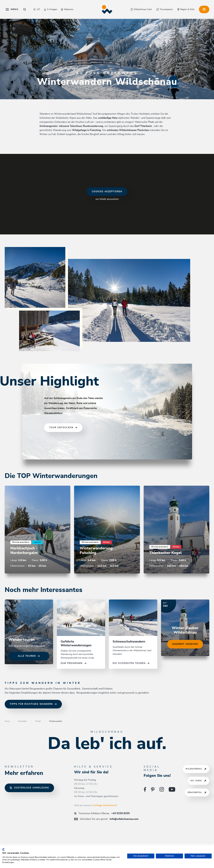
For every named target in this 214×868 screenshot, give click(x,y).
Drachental (195, 792)
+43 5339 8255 (104, 813)
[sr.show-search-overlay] (24, 9)
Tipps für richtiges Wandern (31, 704)
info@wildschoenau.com (109, 819)
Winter (38, 721)
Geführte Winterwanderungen (76, 643)
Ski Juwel (196, 780)
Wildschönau (194, 769)
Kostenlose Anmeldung (31, 788)
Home (7, 721)
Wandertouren (21, 640)
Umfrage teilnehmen (104, 805)
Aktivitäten (22, 721)
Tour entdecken (61, 427)
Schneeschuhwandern (129, 641)
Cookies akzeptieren (107, 191)
